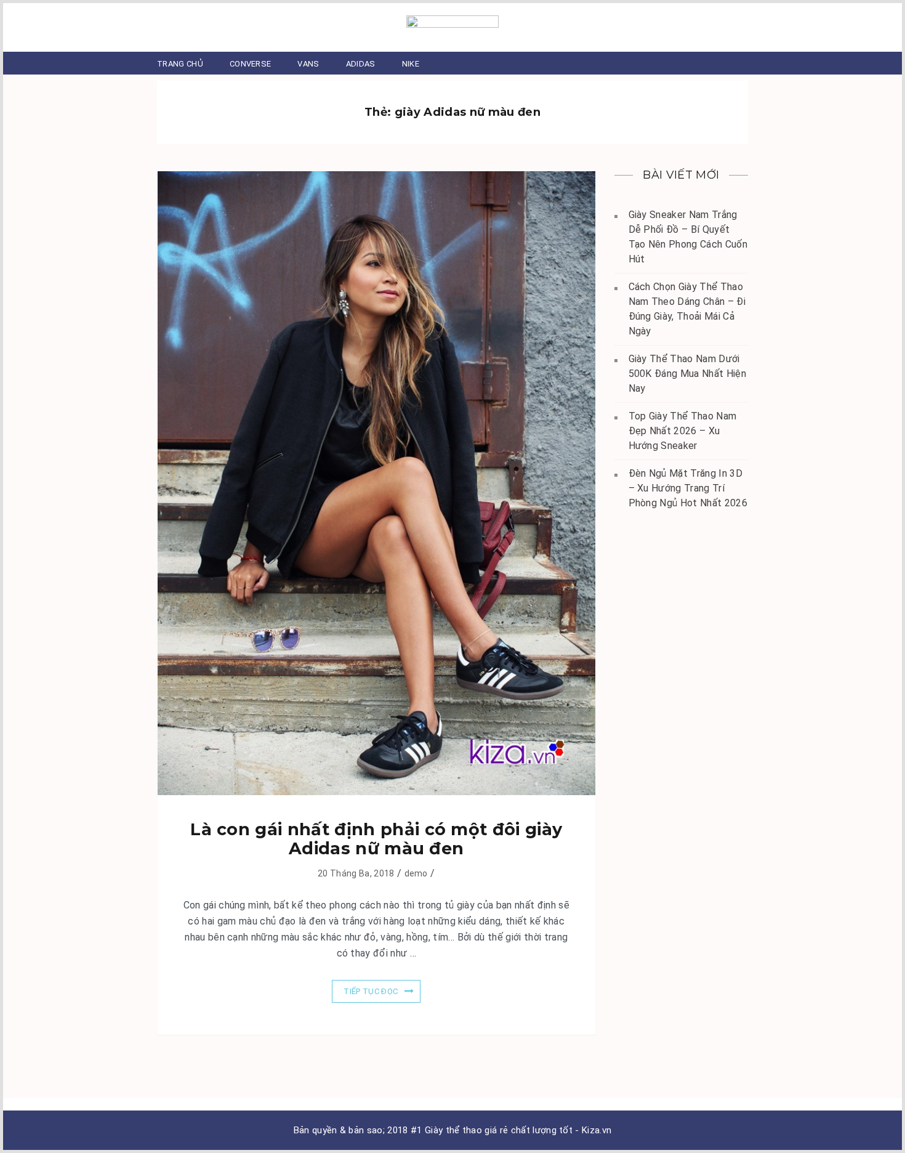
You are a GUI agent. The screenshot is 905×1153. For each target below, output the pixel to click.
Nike (410, 63)
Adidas (361, 63)
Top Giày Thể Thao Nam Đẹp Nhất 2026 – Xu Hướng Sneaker (683, 430)
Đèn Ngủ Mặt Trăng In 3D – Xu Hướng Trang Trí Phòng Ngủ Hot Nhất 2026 (688, 488)
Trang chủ (180, 63)
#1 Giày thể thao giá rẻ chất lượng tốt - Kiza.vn (511, 1130)
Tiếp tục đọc (371, 991)
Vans (308, 63)
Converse (251, 63)
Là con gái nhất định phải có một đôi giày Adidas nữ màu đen (376, 839)
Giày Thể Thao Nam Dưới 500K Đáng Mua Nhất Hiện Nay (687, 373)
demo (416, 873)
